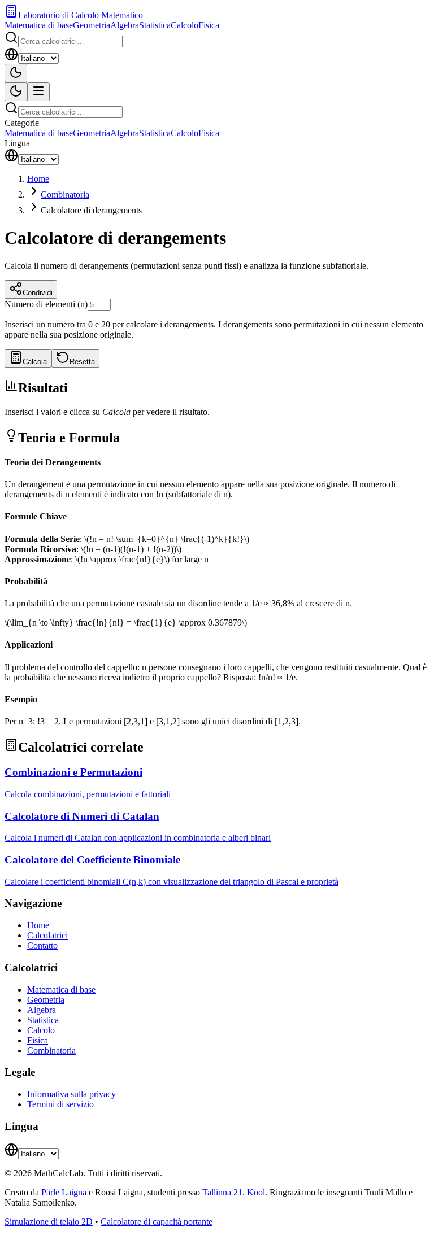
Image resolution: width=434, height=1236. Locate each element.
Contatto (42, 945)
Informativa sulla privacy (71, 1094)
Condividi (38, 293)
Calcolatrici (47, 935)
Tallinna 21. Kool (233, 1192)
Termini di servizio (60, 1104)
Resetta (82, 361)
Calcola (35, 361)
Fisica (208, 25)
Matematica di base (39, 25)
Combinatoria (65, 194)
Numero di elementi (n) (46, 304)
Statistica (155, 25)
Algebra (124, 25)
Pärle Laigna (63, 1192)
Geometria (91, 25)
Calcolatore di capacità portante (156, 1221)
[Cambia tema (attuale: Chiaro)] (16, 73)
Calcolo (184, 25)
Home (38, 179)
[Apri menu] (38, 91)
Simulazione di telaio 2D (49, 1221)
